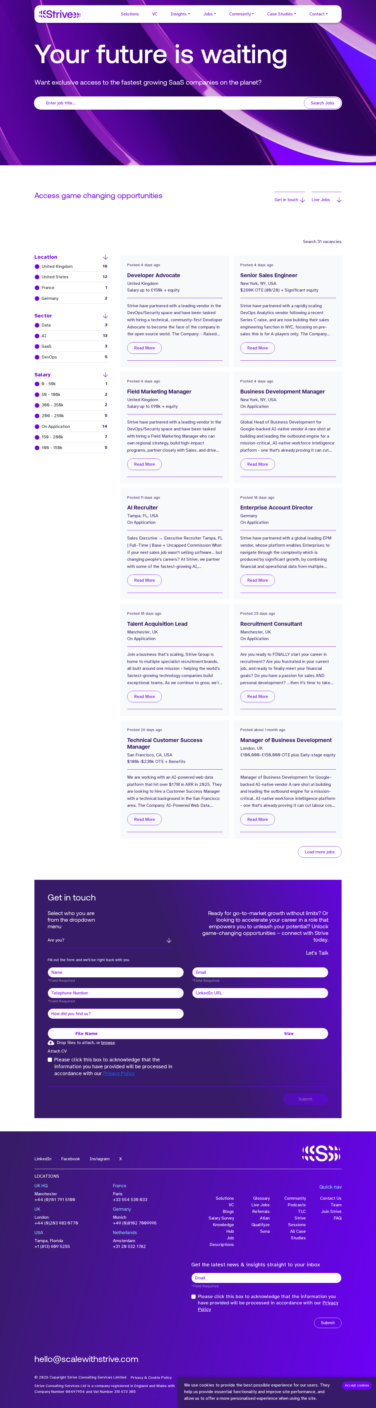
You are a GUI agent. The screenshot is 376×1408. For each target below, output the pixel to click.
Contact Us (331, 1198)
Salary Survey (221, 1218)
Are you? (56, 940)
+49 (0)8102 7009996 (135, 1223)
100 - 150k (70, 448)
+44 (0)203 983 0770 (56, 1223)
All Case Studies (298, 1235)
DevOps (70, 357)
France (70, 287)
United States (70, 277)
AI (70, 336)
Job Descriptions (221, 1241)
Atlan (265, 1218)
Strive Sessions (297, 1221)
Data (70, 325)
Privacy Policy (119, 1073)
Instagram (100, 1159)
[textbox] (116, 972)
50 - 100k (70, 394)
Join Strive (331, 1211)
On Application (70, 426)
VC (154, 14)
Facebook (70, 1159)
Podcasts (297, 1205)
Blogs (228, 1211)
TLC (302, 1211)
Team (336, 1205)
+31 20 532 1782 (129, 1246)
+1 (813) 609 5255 (52, 1246)
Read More (144, 348)
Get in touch (286, 200)
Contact (317, 14)
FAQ (338, 1218)
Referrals (261, 1211)
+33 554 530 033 (130, 1199)
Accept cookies (357, 1385)
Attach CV (57, 1051)
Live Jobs (321, 200)
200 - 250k (70, 416)
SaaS (70, 346)
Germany (70, 298)
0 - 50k (70, 384)
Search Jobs (322, 103)
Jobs (208, 14)
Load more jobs (320, 852)
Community (240, 14)
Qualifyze (261, 1225)
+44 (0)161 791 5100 (54, 1199)
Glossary (261, 1198)
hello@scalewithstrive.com (86, 1359)
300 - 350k (70, 405)
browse (108, 1042)
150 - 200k (70, 437)
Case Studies (280, 14)
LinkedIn (42, 1159)
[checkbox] (50, 1060)
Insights (179, 14)
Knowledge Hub (223, 1228)
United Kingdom (70, 266)
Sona (265, 1231)
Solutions (130, 14)
